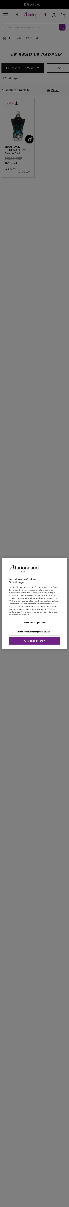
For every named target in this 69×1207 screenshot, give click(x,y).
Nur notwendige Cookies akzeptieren (34, 631)
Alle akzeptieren (34, 640)
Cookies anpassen (35, 622)
